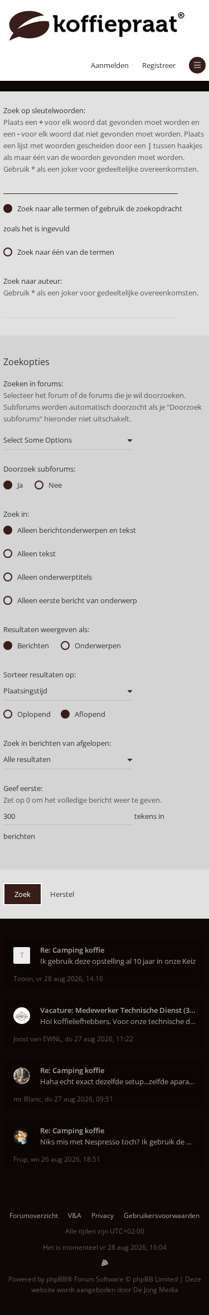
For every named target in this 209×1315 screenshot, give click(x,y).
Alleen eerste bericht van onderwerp (77, 600)
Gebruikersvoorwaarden (162, 1215)
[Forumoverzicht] (96, 25)
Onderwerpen (98, 645)
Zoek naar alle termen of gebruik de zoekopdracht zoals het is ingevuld (92, 218)
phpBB (56, 1279)
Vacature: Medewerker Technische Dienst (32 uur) (118, 1010)
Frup (20, 1159)
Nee (55, 485)
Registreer (159, 65)
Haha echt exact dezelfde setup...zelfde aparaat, (118, 1081)
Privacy (102, 1215)
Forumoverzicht (33, 1215)
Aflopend (90, 714)
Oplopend (34, 714)
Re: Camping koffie (72, 950)
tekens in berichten (83, 826)
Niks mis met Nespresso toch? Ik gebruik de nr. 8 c (118, 1142)
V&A (74, 1215)
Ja (20, 485)
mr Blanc (27, 1099)
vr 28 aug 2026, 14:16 (69, 978)
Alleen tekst (36, 554)
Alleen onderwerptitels (54, 577)
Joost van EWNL (37, 1039)
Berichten (33, 645)
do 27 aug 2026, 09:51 (79, 1099)
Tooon (23, 978)
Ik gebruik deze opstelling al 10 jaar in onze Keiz (118, 961)
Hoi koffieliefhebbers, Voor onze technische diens (118, 1021)
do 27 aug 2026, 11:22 (99, 1039)
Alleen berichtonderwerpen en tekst (76, 530)
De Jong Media (155, 1289)
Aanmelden (110, 65)
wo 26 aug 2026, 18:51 (65, 1159)
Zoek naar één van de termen (65, 252)
